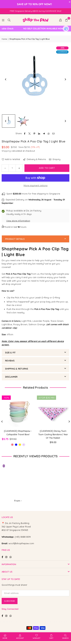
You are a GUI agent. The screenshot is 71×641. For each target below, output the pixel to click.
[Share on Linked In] (39, 133)
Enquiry (56, 159)
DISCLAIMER (11, 376)
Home (4, 39)
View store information (18, 220)
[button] (66, 20)
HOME (4, 638)
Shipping (6, 151)
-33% (62, 48)
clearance (62, 52)
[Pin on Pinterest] (34, 133)
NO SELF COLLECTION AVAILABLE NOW (40, 28)
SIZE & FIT (10, 352)
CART (51, 638)
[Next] (65, 79)
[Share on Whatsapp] (49, 133)
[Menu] (3, 20)
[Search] (9, 20)
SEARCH (65, 638)
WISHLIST (36, 638)
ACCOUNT (20, 638)
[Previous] (5, 79)
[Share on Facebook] (25, 133)
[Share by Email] (53, 133)
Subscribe (9, 601)
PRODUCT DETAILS (15, 239)
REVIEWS (10, 360)
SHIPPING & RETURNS (16, 368)
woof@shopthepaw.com (21, 543)
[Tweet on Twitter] (29, 133)
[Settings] (60, 20)
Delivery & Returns (36, 159)
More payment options (35, 185)
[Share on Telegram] (44, 133)
